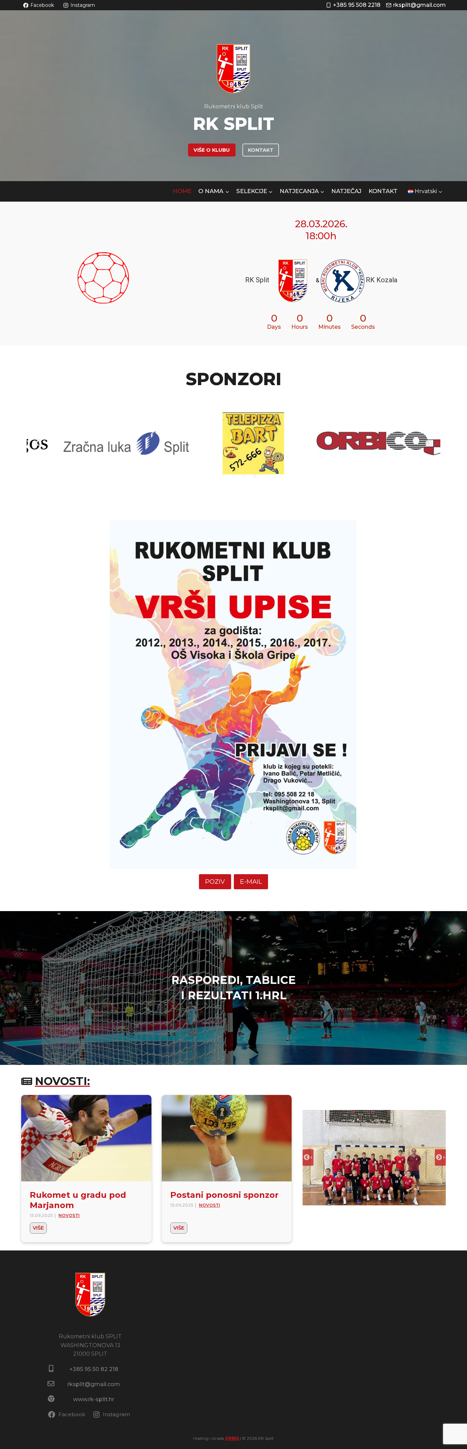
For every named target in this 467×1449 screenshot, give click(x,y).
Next (428, 443)
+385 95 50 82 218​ (93, 1369)
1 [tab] (223, 475)
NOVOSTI (69, 1215)
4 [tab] (254, 475)
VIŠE (40, 1229)
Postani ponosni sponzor (224, 1195)
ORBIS (232, 1438)
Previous (38, 443)
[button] (374, 1157)
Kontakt (383, 191)
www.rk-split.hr (93, 1399)
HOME (182, 191)
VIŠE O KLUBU (212, 150)
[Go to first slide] (440, 1157)
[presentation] (86, 1138)
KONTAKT (260, 150)
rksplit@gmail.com (93, 1384)
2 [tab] (233, 475)
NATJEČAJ (346, 191)
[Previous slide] (308, 1157)
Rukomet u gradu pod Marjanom (78, 1200)
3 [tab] (244, 475)
